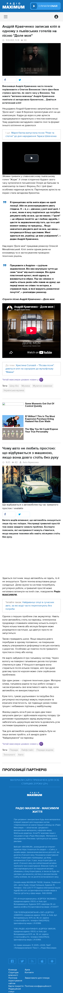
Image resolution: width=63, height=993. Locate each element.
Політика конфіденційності (38, 986)
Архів (27, 969)
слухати (48, 6)
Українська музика (14, 390)
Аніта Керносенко (31, 462)
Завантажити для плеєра (37, 978)
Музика (26, 385)
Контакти (29, 972)
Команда (12, 969)
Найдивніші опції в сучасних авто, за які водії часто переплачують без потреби (30, 605)
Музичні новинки (42, 385)
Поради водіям (45, 750)
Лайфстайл (27, 750)
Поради (14, 750)
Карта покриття (16, 986)
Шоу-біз (14, 385)
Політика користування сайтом (15, 981)
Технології (9, 754)
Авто (20, 754)
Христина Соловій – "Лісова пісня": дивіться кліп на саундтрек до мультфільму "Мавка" (30, 369)
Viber (41, 380)
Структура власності (13, 973)
